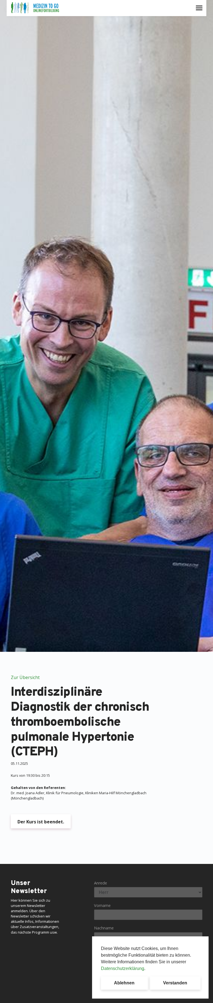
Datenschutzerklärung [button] (122, 968)
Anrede (100, 883)
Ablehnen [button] (124, 983)
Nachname (104, 928)
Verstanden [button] (175, 983)
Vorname (102, 905)
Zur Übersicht (25, 677)
